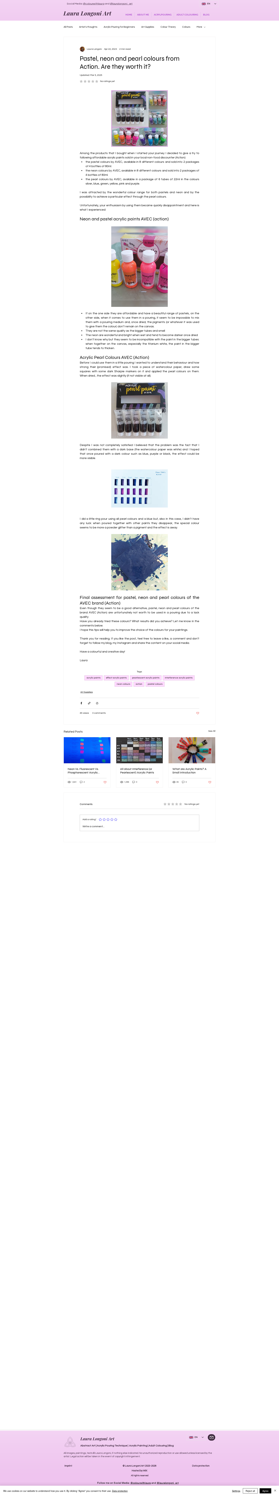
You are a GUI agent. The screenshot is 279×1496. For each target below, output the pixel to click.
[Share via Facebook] (81, 703)
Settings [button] (236, 1490)
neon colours (123, 684)
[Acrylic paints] (192, 750)
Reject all (250, 1490)
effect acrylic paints (116, 678)
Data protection (201, 1466)
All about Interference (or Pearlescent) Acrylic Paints (137, 770)
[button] (143, 15)
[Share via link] (89, 703)
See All (211, 731)
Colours (186, 27)
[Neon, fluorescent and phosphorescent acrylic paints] (87, 750)
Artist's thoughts (88, 27)
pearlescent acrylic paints (145, 678)
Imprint (68, 1466)
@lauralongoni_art (121, 3)
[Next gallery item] (164, 267)
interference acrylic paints (178, 678)
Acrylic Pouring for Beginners (119, 27)
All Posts (68, 27)
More (199, 27)
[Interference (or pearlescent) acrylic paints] (139, 750)
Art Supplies (147, 27)
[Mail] (211, 1437)
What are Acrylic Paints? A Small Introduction (189, 770)
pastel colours (155, 684)
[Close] (275, 1490)
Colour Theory (168, 27)
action (139, 684)
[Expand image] (139, 266)
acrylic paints (93, 678)
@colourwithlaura (93, 3)
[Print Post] (97, 703)
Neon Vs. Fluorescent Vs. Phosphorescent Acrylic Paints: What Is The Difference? (83, 770)
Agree (265, 1490)
